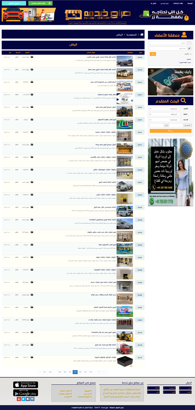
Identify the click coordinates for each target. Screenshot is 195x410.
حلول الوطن (25, 295)
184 (60, 372)
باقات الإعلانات (178, 3)
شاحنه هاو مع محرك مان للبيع (94, 346)
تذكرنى (187, 54)
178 (90, 372)
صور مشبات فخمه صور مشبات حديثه (92, 283)
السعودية (131, 34)
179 (85, 372)
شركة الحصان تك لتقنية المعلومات (82, 407)
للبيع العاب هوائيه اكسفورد (96, 121)
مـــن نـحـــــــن (164, 3)
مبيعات (25, 120)
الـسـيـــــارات (91, 23)
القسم (186, 109)
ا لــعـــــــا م (108, 23)
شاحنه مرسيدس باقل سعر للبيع (93, 208)
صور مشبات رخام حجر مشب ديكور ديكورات (90, 233)
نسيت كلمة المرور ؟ (185, 62)
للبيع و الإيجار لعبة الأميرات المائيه (96, 308)
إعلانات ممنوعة (64, 394)
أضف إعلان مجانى (38, 3)
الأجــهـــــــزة (83, 23)
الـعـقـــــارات (100, 23)
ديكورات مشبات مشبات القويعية (91, 271)
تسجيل (189, 59)
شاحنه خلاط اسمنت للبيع (94, 183)
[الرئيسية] (141, 34)
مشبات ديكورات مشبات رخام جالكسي (91, 158)
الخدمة (186, 120)
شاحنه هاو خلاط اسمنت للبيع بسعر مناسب (95, 58)
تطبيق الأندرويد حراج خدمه (25, 392)
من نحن (87, 394)
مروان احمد (25, 57)
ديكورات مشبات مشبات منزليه (91, 258)
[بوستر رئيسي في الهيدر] (97, 14)
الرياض (16, 57)
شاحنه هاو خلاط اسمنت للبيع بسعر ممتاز (95, 71)
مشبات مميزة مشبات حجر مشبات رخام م (95, 321)
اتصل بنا (153, 3)
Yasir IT (25, 357)
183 (65, 372)
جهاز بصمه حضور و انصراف (94, 96)
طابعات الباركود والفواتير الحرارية (94, 358)
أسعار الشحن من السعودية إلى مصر (103, 83)
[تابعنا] (32, 399)
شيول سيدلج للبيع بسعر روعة (95, 146)
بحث (171, 131)
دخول (152, 54)
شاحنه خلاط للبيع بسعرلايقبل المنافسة (95, 221)
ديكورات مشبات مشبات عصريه (91, 133)
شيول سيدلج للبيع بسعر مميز (93, 108)
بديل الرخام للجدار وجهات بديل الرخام (103, 295)
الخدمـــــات (116, 23)
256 (50, 372)
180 (80, 372)
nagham (25, 132)
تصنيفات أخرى (74, 23)
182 (70, 372)
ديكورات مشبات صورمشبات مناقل (91, 171)
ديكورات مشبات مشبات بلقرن (92, 196)
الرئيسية (190, 3)
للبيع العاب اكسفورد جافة (96, 246)
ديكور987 (26, 232)
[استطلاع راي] (170, 82)
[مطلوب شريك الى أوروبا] (170, 172)
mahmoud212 (25, 94)
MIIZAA (25, 82)
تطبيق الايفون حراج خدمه (25, 384)
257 (44, 372)
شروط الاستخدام (84, 397)
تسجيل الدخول (14, 3)
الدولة (185, 114)
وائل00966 (25, 320)
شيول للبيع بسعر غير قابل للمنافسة (93, 333)
